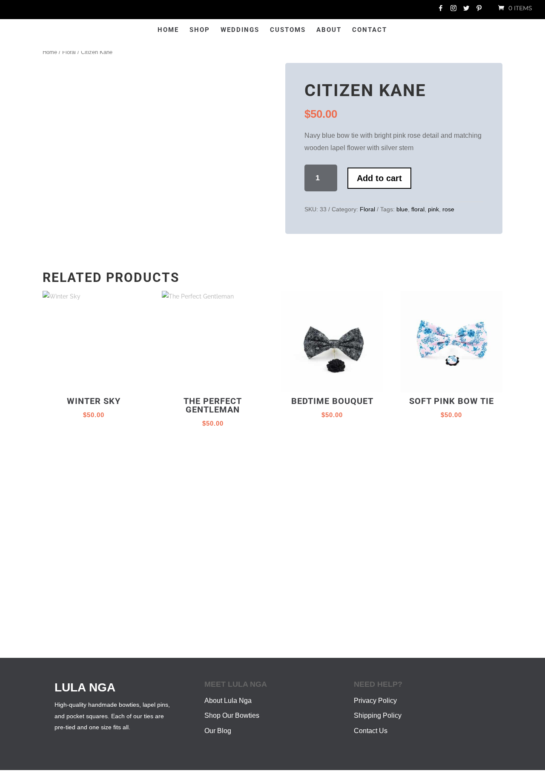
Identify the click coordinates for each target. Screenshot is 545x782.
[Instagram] (453, 10)
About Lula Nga (228, 693)
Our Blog (217, 724)
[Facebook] (440, 10)
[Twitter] (466, 10)
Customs (317, 30)
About (358, 30)
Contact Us (370, 724)
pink (436, 209)
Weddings (210, 30)
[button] (246, 76)
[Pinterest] (479, 10)
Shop (170, 30)
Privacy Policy (375, 693)
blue (404, 209)
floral (420, 209)
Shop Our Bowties (231, 709)
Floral (72, 52)
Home (138, 30)
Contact (399, 30)
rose (451, 209)
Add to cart (396, 177)
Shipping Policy (378, 709)
